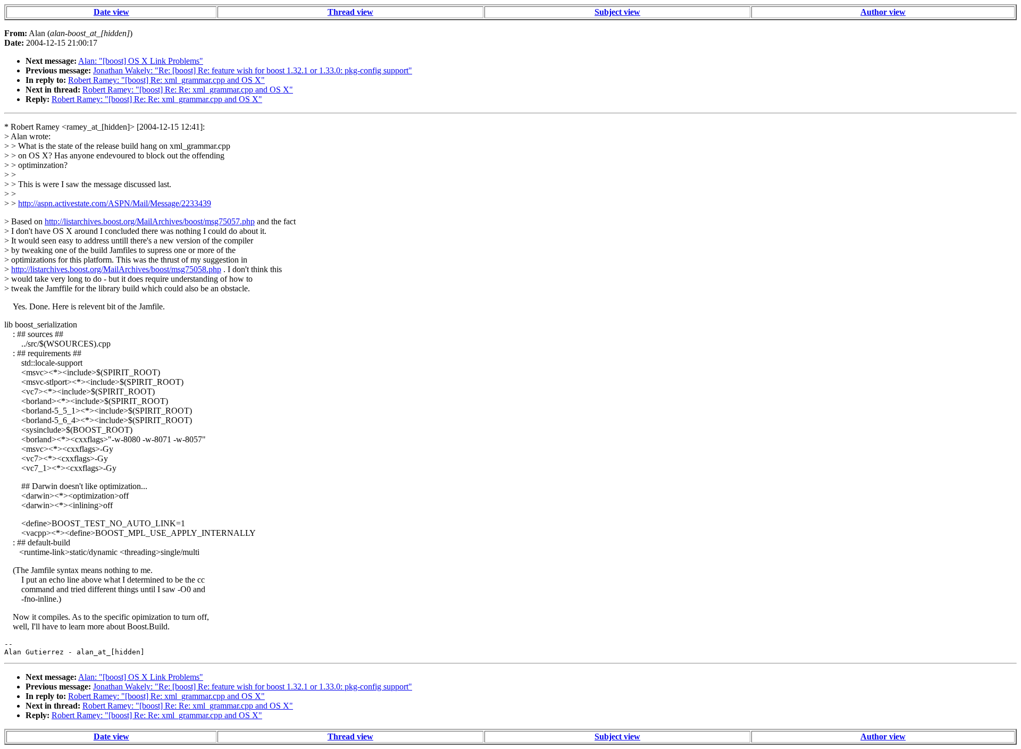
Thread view (350, 11)
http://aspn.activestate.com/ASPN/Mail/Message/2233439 (114, 203)
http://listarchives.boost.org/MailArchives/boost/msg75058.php (116, 269)
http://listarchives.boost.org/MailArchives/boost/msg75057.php (150, 221)
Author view (883, 11)
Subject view (617, 11)
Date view (111, 11)
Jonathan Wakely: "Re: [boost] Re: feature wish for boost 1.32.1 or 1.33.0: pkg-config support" (252, 70)
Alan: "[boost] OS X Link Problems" (140, 60)
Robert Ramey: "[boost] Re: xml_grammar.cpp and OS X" (166, 80)
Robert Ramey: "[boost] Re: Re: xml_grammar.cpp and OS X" (187, 89)
